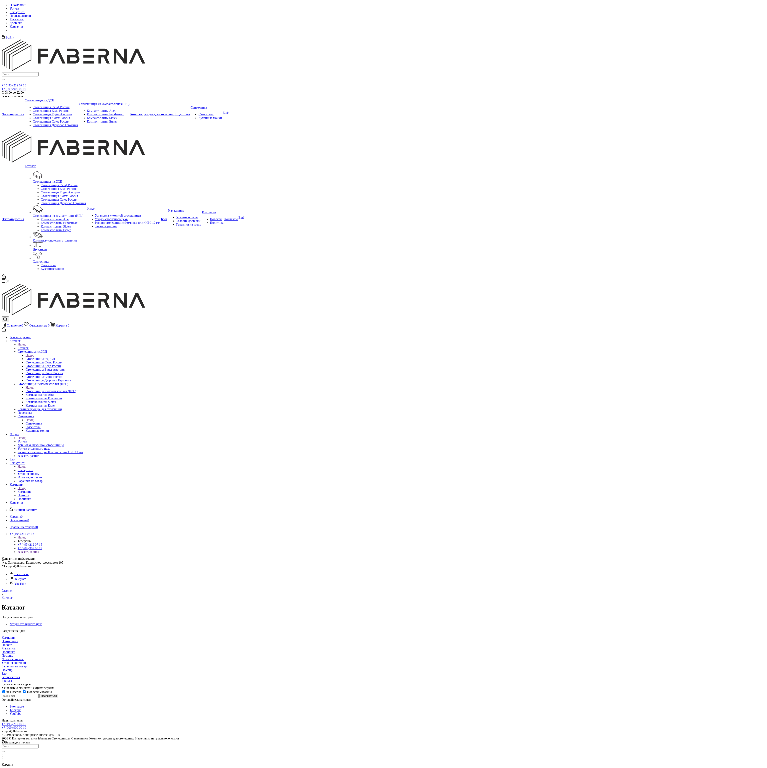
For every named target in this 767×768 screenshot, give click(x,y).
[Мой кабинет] (4, 277)
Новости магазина (39, 692)
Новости (7, 644)
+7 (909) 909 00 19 (14, 89)
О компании (10, 641)
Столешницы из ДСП (40, 358)
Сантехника (34, 423)
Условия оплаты (13, 659)
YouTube (20, 583)
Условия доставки (14, 662)
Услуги (22, 441)
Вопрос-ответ (11, 677)
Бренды (7, 680)
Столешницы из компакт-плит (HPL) (51, 391)
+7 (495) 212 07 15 (14, 85)
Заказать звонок (28, 551)
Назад (22, 344)
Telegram (20, 579)
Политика (8, 652)
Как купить (25, 470)
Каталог (23, 348)
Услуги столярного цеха (26, 624)
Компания (24, 491)
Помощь (7, 655)
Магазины (9, 648)
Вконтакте (21, 574)
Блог (5, 673)
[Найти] (3, 79)
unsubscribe (14, 692)
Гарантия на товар (14, 666)
